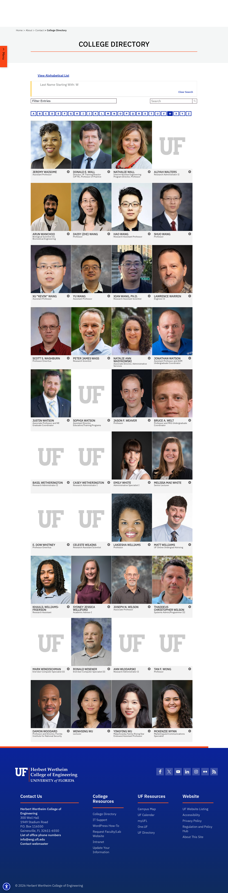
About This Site (193, 837)
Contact (39, 30)
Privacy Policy (192, 821)
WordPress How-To (106, 826)
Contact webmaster (34, 844)
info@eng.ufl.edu (32, 839)
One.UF (143, 826)
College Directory (104, 814)
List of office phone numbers (40, 835)
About (29, 30)
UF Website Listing (195, 809)
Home (19, 30)
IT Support (100, 820)
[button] (51, 152)
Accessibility (191, 815)
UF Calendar (146, 815)
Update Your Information (101, 850)
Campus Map (147, 809)
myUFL (142, 821)
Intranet (98, 842)
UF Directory (146, 832)
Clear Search (185, 91)
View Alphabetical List (53, 75)
